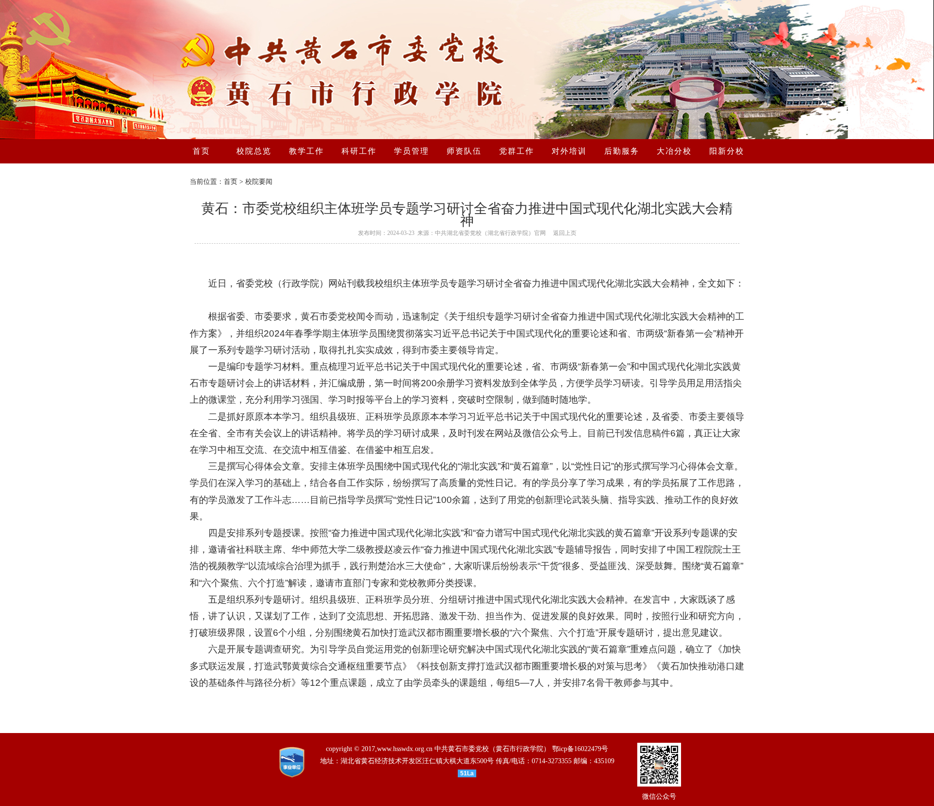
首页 (230, 181)
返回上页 (564, 233)
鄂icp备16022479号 (580, 748)
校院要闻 (258, 181)
